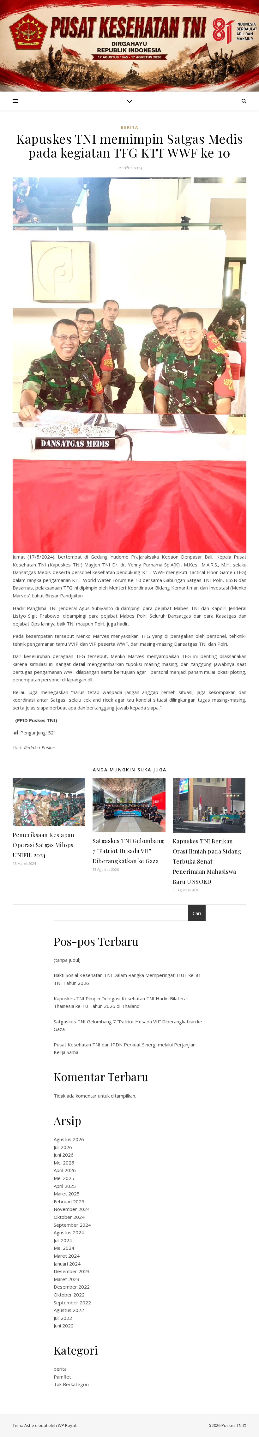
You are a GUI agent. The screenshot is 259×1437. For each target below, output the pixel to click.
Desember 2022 (72, 1287)
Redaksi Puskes (40, 748)
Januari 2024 (67, 1263)
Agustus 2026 (69, 1139)
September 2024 (72, 1225)
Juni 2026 (64, 1155)
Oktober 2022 (69, 1294)
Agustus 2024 (69, 1232)
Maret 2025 (67, 1193)
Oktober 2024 (69, 1217)
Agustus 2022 (69, 1310)
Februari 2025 (69, 1201)
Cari (197, 913)
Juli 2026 (63, 1147)
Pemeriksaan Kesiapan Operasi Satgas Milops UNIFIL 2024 (43, 845)
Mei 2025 (64, 1178)
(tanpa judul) (67, 960)
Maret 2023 (67, 1279)
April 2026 (65, 1170)
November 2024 (72, 1209)
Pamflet (62, 1377)
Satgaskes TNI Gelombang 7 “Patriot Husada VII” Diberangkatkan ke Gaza (128, 851)
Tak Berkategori (71, 1384)
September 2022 (72, 1302)
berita (129, 127)
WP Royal (67, 1425)
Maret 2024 (67, 1256)
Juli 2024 (63, 1240)
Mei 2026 (64, 1162)
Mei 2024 (64, 1248)
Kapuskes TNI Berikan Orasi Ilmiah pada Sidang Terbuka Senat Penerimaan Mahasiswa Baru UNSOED (207, 861)
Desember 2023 (72, 1271)
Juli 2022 (63, 1318)
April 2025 (65, 1186)
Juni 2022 (64, 1325)
